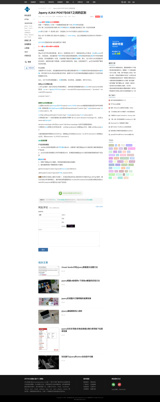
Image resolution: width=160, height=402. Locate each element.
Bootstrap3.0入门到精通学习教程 (119, 123)
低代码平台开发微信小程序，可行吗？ (121, 85)
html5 (110, 148)
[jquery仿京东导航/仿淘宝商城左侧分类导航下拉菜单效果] (48, 339)
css (115, 161)
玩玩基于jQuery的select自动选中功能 (77, 357)
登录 (129, 2)
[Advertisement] (122, 22)
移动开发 (51, 2)
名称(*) (63, 215)
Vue (126, 171)
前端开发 (118, 174)
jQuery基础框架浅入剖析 (71, 311)
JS (101, 16)
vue (117, 155)
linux (110, 168)
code (86, 87)
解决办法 (41, 159)
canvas (118, 164)
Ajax (44, 46)
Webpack (31, 34)
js (119, 145)
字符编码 (61, 147)
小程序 (132, 158)
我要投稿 (31, 68)
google (111, 171)
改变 (85, 31)
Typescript (27, 30)
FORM (74, 105)
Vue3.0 (30, 28)
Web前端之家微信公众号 (113, 384)
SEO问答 (132, 161)
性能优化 (42, 2)
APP (60, 105)
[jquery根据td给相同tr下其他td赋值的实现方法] (48, 286)
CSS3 (123, 168)
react (110, 161)
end (46, 127)
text (53, 105)
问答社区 (80, 2)
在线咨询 (86, 386)
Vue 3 (110, 158)
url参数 (79, 56)
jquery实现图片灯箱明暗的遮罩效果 (76, 298)
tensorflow (117, 168)
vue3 (115, 151)
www (69, 105)
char (65, 169)
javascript (129, 145)
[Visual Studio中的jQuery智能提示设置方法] (48, 271)
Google (116, 158)
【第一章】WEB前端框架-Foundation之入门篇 (123, 119)
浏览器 (47, 22)
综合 (49, 8)
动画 (126, 161)
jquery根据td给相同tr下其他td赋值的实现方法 (80, 281)
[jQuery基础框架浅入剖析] (48, 317)
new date (71, 35)
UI (73, 2)
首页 (25, 2)
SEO (26, 52)
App (69, 115)
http (94, 53)
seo (125, 148)
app (89, 108)
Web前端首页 (42, 8)
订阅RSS (93, 386)
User (60, 89)
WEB (43, 42)
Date (46, 120)
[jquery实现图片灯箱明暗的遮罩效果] (48, 301)
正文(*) (40, 229)
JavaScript (131, 155)
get (41, 22)
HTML (60, 173)
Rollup (26, 34)
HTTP (80, 70)
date (52, 89)
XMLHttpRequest (54, 108)
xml (39, 115)
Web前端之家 (62, 199)
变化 (67, 27)
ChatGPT (112, 155)
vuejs (122, 145)
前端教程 (123, 155)
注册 (133, 2)
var (44, 89)
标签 (87, 2)
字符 (61, 27)
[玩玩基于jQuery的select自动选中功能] (48, 362)
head (98, 53)
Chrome (111, 164)
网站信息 (93, 382)
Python (120, 177)
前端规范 (60, 2)
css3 (124, 151)
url (50, 25)
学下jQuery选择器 (115, 104)
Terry (54, 199)
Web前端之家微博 (119, 384)
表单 (60, 56)
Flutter (29, 37)
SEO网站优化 (124, 158)
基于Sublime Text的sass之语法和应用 (121, 127)
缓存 (75, 58)
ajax (25, 37)
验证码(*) (64, 226)
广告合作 (86, 384)
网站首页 (27, 15)
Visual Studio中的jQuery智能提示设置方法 (79, 267)
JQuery (97, 16)
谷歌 (128, 168)
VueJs (30, 26)
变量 (39, 108)
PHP (56, 89)
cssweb (131, 164)
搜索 (125, 2)
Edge (114, 177)
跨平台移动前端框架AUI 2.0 (118, 100)
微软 (132, 174)
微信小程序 (131, 148)
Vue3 (115, 148)
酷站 (67, 2)
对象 (61, 108)
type (55, 105)
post (39, 31)
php (49, 120)
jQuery (26, 26)
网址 (63, 222)
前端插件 (33, 2)
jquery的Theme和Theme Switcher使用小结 (122, 134)
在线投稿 (93, 384)
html (62, 169)
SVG (110, 151)
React (26, 28)
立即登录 (86, 389)
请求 (92, 56)
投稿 (94, 2)
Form (82, 115)
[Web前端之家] (27, 10)
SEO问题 (120, 161)
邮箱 (63, 218)
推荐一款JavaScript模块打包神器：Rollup (122, 108)
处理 (60, 80)
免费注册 (93, 389)
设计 (39, 42)
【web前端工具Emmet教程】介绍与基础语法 (123, 111)
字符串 (75, 25)
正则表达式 (27, 32)
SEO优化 (124, 164)
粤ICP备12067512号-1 (80, 399)
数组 (116, 171)
